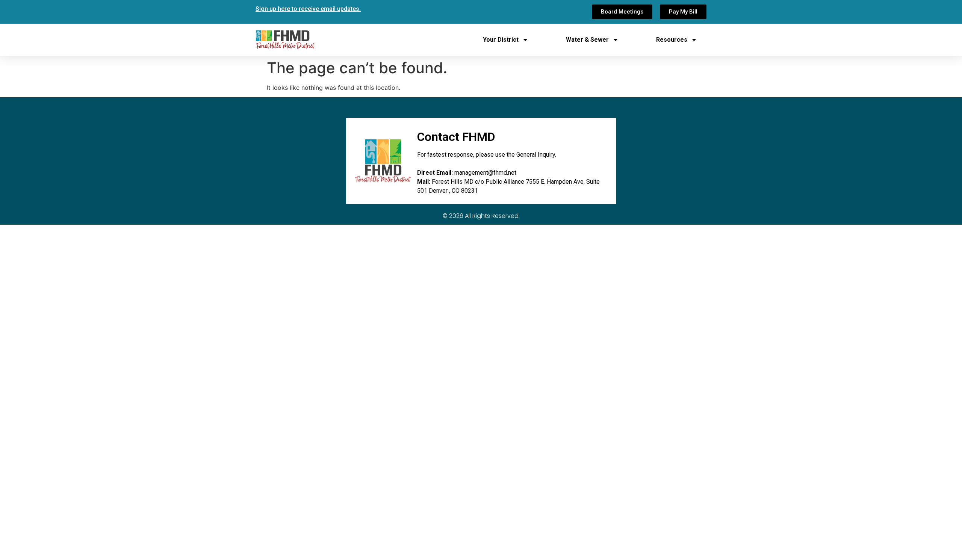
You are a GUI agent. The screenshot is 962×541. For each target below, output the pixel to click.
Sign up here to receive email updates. (308, 8)
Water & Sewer (587, 39)
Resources (671, 39)
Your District (501, 39)
